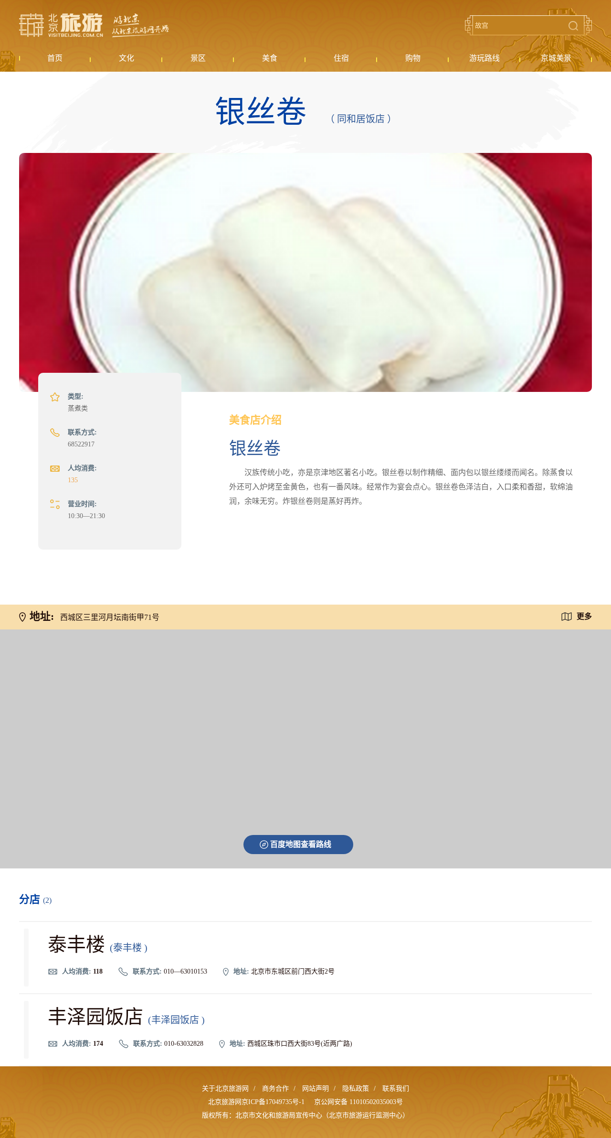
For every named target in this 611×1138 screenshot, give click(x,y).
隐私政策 (355, 1088)
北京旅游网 (94, 25)
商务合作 (275, 1088)
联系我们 (395, 1088)
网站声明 (315, 1088)
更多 (584, 616)
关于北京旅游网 (225, 1088)
